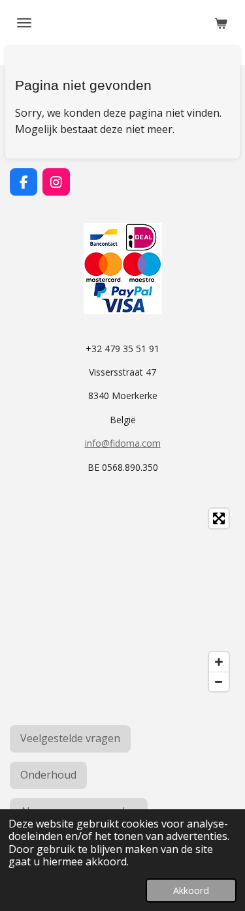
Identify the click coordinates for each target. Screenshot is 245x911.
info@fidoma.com (123, 443)
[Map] (122, 600)
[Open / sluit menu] (24, 23)
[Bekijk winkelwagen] (220, 23)
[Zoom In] (219, 662)
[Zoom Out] (219, 681)
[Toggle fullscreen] (219, 518)
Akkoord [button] (191, 890)
